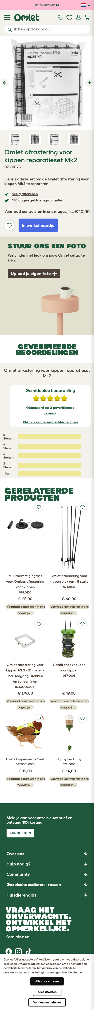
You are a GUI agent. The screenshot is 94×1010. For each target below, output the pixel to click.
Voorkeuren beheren (47, 1002)
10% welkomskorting (47, 4)
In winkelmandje (38, 225)
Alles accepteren (47, 981)
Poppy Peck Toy (69, 761)
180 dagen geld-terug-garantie (37, 200)
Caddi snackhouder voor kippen (69, 670)
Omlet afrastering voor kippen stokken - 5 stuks (69, 581)
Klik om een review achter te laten (50, 422)
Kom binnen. (18, 936)
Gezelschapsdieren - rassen (34, 884)
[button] (4, 82)
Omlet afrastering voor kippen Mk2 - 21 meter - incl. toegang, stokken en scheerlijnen (25, 676)
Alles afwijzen (47, 992)
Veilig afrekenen (25, 194)
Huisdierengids (21, 895)
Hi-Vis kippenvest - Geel (25, 761)
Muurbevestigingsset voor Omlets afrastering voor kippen (25, 584)
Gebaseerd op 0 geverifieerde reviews (50, 410)
